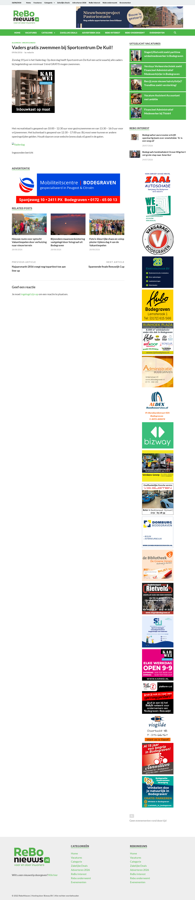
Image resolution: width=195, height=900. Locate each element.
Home (28, 2)
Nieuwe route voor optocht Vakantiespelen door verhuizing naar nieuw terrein (29, 242)
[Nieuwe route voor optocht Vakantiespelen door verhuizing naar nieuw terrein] (29, 225)
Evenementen (125, 2)
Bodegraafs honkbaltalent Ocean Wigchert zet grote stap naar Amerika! (164, 153)
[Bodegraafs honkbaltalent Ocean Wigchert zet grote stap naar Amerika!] (134, 152)
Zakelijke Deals (63, 2)
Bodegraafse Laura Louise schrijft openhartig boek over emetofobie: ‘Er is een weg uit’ (162, 137)
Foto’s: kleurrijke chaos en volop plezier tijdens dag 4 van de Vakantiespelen (106, 242)
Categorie (48, 2)
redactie (30, 52)
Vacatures (37, 2)
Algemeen (16, 42)
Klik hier (53, 875)
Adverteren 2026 (79, 2)
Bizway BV (48, 895)
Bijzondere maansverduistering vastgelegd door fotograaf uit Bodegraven (68, 242)
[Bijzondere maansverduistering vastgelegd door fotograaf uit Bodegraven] (68, 225)
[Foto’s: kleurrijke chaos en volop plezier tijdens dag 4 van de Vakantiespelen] (106, 225)
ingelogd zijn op (29, 294)
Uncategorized (28, 42)
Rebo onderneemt (110, 2)
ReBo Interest (94, 2)
